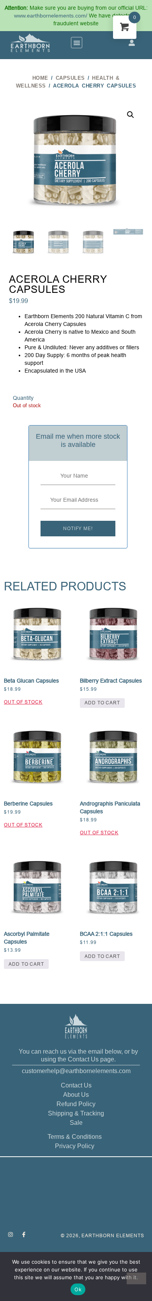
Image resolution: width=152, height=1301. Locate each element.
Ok (77, 1289)
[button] (76, 42)
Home (40, 78)
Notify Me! (78, 528)
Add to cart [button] (102, 703)
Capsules (70, 78)
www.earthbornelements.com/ (51, 15)
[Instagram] (10, 1234)
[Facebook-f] (24, 1234)
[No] (136, 1278)
